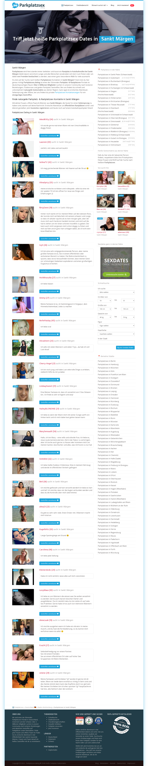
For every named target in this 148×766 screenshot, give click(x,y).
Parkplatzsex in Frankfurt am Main (112, 374)
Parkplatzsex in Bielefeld (108, 415)
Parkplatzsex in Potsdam (108, 492)
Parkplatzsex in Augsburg (108, 431)
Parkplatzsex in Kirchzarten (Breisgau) (116, 101)
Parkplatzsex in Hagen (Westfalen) (112, 489)
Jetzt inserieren (53, 728)
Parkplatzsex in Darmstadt (108, 519)
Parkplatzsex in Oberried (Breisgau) (116, 118)
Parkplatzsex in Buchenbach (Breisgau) (116, 81)
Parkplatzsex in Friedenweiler (116, 128)
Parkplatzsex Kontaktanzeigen (67, 92)
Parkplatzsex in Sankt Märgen (65, 707)
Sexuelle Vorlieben (54, 724)
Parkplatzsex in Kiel (106, 452)
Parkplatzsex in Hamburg (108, 364)
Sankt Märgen (67, 119)
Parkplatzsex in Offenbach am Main (112, 546)
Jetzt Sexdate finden (126, 348)
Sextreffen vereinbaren (49, 136)
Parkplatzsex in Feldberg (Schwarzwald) (116, 135)
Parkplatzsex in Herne (107, 529)
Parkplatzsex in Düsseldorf (109, 381)
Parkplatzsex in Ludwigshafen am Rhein (114, 502)
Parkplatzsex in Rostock (107, 482)
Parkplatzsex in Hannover (108, 398)
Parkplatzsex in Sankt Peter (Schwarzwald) (116, 74)
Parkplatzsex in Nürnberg (108, 401)
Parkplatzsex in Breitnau (113, 84)
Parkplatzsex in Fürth (106, 549)
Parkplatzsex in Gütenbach (113, 78)
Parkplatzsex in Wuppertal (108, 411)
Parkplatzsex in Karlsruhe (108, 425)
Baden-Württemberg (45, 707)
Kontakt (112, 763)
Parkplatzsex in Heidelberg (109, 522)
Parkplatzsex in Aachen (107, 448)
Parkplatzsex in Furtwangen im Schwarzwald (116, 88)
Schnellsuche (52, 717)
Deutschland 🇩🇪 (30, 707)
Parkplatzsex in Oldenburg (109, 509)
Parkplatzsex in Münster (108, 421)
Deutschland (52, 737)
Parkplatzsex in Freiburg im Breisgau (113, 465)
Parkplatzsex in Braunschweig (110, 445)
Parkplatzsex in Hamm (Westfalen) (112, 499)
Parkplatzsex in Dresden (108, 394)
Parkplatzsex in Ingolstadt (108, 542)
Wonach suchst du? (99, 5)
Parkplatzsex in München (108, 368)
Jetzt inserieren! (125, 5)
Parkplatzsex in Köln (106, 371)
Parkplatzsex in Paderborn (109, 539)
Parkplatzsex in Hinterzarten (116, 98)
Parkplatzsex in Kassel (107, 485)
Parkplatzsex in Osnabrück (109, 512)
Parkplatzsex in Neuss (107, 536)
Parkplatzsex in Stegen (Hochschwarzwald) (116, 93)
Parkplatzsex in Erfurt (107, 475)
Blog (112, 5)
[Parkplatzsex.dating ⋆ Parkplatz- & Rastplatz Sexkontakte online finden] (28, 5)
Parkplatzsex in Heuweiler (113, 141)
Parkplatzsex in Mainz (107, 468)
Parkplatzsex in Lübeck (107, 472)
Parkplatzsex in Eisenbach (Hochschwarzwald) (116, 109)
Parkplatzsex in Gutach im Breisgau (116, 138)
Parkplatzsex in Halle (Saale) (109, 458)
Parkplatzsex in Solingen (108, 526)
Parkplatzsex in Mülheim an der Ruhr (113, 505)
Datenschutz (121, 763)
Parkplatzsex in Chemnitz (108, 455)
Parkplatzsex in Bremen (107, 388)
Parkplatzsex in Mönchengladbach (112, 442)
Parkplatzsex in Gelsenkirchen (110, 438)
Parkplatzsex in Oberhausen (109, 479)
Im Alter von (103, 297)
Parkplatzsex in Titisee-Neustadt (116, 104)
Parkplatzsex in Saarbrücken (109, 495)
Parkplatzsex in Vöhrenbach (116, 145)
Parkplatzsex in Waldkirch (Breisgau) (116, 131)
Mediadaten (104, 763)
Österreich (52, 739)
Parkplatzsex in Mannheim (109, 428)
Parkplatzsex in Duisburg (108, 405)
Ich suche (101, 288)
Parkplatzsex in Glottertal (116, 125)
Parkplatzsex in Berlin (107, 361)
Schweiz (51, 741)
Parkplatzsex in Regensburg (109, 532)
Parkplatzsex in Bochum (107, 408)
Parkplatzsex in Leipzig (107, 391)
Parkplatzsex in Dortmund (108, 384)
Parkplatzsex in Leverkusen (109, 515)
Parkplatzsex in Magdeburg (109, 462)
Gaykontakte (52, 750)
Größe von (102, 305)
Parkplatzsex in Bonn (106, 418)
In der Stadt (102, 338)
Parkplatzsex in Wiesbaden (109, 435)
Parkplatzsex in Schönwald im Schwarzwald (116, 114)
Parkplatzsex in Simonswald (113, 121)
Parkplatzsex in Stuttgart (108, 378)
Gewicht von (103, 313)
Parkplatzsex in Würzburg (108, 552)
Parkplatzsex (19, 707)
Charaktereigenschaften (56, 722)
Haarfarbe (102, 330)
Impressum (131, 763)
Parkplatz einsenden (55, 726)
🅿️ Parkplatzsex (67, 5)
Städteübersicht (82, 5)
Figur (100, 322)
